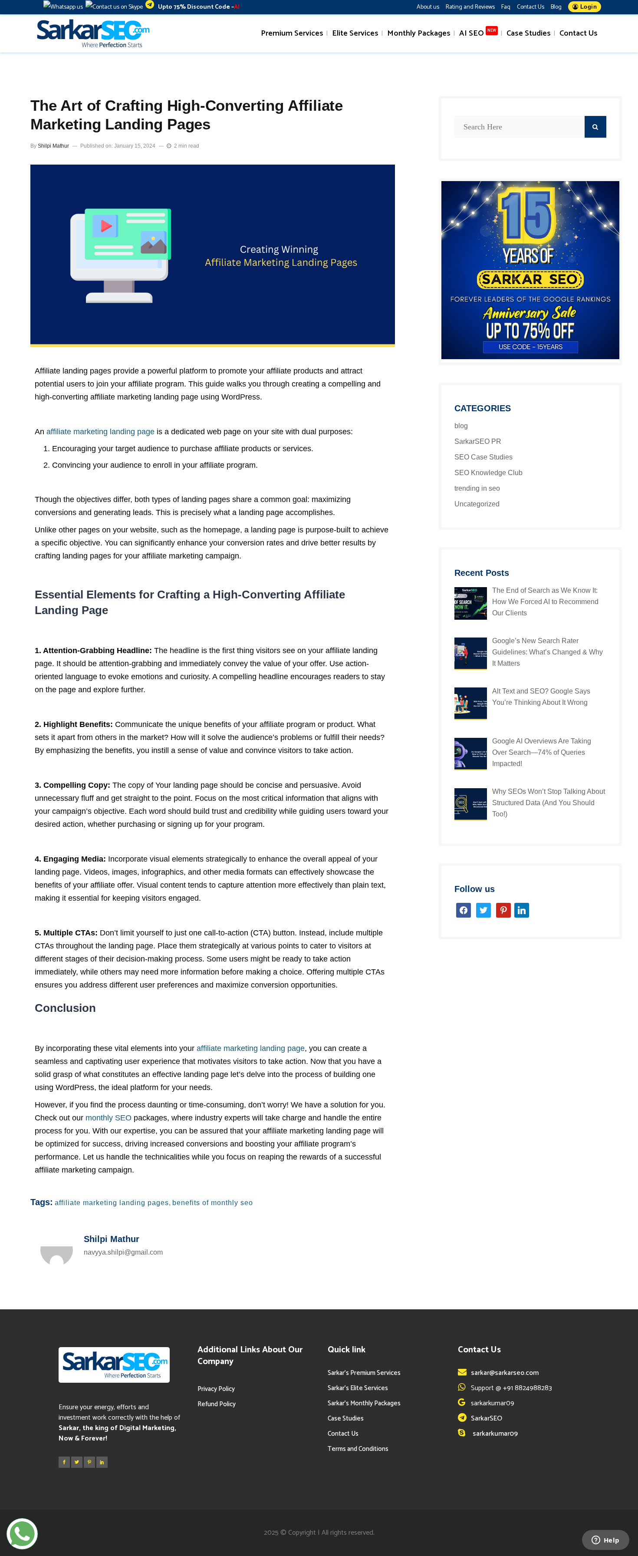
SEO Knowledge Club (488, 472)
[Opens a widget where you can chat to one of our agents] (605, 1541)
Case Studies (346, 1418)
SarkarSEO (486, 1418)
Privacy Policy (216, 1389)
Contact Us (530, 7)
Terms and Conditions (358, 1449)
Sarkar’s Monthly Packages (364, 1403)
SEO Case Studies (483, 457)
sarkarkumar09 (494, 1434)
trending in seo (477, 488)
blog (461, 425)
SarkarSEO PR (477, 441)
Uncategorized (477, 504)
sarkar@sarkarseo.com (505, 1373)
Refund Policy (216, 1404)
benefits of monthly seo (212, 1202)
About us (428, 7)
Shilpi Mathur (53, 146)
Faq (505, 7)
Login (587, 6)
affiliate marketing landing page (100, 431)
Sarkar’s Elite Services (358, 1388)
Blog (556, 7)
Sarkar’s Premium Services (364, 1373)
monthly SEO (109, 1117)
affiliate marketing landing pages (112, 1202)
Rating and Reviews (470, 7)
